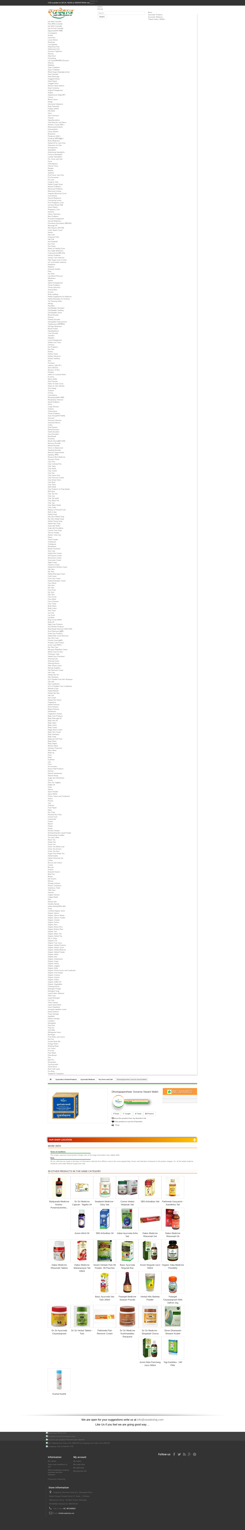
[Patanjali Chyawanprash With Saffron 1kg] (172, 1282)
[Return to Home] (50, 1079)
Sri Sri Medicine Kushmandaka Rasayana (127, 1333)
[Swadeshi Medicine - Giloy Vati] (104, 1187)
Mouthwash (52, 546)
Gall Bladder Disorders (56, 308)
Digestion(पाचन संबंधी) (55, 31)
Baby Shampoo (53, 734)
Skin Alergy (52, 388)
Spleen (50, 281)
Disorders (51, 306)
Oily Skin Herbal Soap (56, 517)
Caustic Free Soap (55, 530)
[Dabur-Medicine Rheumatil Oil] (172, 1219)
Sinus (50, 404)
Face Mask (52, 599)
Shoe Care (52, 996)
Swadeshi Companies (56, 1074)
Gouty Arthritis (53, 132)
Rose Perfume (53, 707)
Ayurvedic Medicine (155, 17)
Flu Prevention (53, 177)
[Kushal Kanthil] (59, 1379)
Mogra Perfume (53, 709)
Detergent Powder (54, 989)
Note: (52, 1158)
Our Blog (51, 1071)
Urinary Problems (54, 255)
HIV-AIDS (51, 111)
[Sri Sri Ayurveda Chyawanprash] (59, 1316)
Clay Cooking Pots (55, 464)
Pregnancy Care (54, 209)
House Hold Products (56, 769)
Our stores (52, 1461)
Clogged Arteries (54, 79)
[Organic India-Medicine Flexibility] (172, 1250)
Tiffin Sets (52, 890)
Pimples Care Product (56, 643)
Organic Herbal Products (57, 945)
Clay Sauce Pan (54, 475)
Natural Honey (53, 776)
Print (117, 1125)
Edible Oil (51, 785)
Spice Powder (53, 792)
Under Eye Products (55, 633)
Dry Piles (51, 274)
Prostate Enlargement (56, 219)
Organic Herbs (53, 954)
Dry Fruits (51, 812)
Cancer (50, 97)
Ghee (50, 787)
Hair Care (51, 235)
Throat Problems (54, 285)
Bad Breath (52, 436)
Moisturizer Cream (54, 558)
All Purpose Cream (55, 556)
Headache (51, 264)
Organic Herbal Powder (56, 952)
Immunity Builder (54, 269)
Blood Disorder (53, 315)
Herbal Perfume (53, 705)
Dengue (50, 168)
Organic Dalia (53, 968)
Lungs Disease (53, 407)
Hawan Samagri (53, 1019)
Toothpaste (52, 544)
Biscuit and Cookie (55, 863)
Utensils (51, 892)
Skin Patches (53, 381)
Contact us (94, 1)
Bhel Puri (51, 874)
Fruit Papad (52, 808)
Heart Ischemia (53, 88)
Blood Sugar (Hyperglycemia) (58, 72)
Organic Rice (52, 925)
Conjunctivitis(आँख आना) (56, 253)
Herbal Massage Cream (56, 574)
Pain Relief (52, 1053)
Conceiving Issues (55, 200)
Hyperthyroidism (54, 120)
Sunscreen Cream (54, 560)
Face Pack (52, 590)
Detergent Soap (53, 991)
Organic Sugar (53, 961)
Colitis (50, 425)
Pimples (51, 372)
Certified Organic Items (56, 911)
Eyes (50, 755)
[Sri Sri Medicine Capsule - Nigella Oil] (82, 1187)
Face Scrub (52, 597)
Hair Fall (51, 239)
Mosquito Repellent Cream (57, 650)
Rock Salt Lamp (54, 1069)
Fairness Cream (54, 565)
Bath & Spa (52, 512)
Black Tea (51, 840)
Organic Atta (52, 957)
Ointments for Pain (55, 145)
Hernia (50, 232)
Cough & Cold (53, 182)
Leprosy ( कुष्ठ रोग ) (54, 365)
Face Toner (52, 604)
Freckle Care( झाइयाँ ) (55, 640)
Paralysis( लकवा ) (54, 136)
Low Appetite (52, 44)
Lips (49, 762)
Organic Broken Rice (55, 929)
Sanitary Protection (55, 748)
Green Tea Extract (54, 849)
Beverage (51, 1035)
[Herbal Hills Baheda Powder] (150, 1282)
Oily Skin (51, 569)
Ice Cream (52, 1048)
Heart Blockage (53, 77)
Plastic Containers (54, 886)
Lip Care (51, 613)
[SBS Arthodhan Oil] (104, 1219)
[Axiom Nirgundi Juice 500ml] (150, 1250)
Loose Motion (53, 40)
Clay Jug (51, 503)
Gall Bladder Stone (55, 313)
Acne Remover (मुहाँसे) (56, 631)
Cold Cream (52, 576)
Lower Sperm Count (55, 230)
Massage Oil (52, 226)
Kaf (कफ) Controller (55, 26)
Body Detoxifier (53, 106)
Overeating (52, 58)
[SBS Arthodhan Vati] (150, 1187)
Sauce (50, 799)
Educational (52, 1055)
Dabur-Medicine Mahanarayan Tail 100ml (82, 1268)
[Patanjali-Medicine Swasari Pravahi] (127, 1282)
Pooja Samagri (53, 1014)
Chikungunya (52, 164)
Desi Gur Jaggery (54, 782)
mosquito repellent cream (57, 1009)
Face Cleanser (53, 601)
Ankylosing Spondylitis (56, 152)
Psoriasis (51, 363)
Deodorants (52, 711)
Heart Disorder (53, 74)
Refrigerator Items (54, 1032)
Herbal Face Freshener (56, 656)
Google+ (127, 1114)
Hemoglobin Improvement (57, 322)
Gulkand (51, 805)
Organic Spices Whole (56, 915)
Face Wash (52, 583)
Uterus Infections (54, 214)
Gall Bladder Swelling (56, 310)
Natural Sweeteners (55, 773)
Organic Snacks (54, 977)
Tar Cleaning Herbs (55, 301)
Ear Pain (51, 349)
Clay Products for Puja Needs (59, 489)
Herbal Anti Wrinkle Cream (57, 567)
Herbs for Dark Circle (55, 384)
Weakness (52, 278)
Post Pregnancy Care (56, 203)
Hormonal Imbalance (55, 104)
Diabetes (51, 65)
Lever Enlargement (55, 340)
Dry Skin (51, 572)
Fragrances (52, 702)
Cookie (50, 865)
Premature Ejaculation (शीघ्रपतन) (59, 223)
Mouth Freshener (54, 549)
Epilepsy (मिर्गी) (53, 455)
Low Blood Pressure (55, 276)
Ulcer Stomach (53, 116)
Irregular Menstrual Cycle (57, 193)
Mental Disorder (53, 446)
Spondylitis (52, 150)
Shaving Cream (53, 661)
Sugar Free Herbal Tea (56, 854)
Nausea (50, 54)
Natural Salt (52, 902)
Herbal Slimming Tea (55, 858)
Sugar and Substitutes (56, 778)
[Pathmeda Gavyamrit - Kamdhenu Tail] (172, 1187)
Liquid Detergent (54, 998)
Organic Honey (53, 964)
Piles (50, 271)
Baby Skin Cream (54, 732)
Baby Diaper (52, 743)
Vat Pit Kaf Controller (55, 28)
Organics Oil (52, 941)
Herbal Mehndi (53, 691)
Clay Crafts (52, 507)
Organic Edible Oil (54, 982)
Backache (51, 134)
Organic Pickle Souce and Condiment (62, 970)
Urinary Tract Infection (56, 258)
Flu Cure (51, 180)
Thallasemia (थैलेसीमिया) (56, 324)
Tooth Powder (53, 540)
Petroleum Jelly (53, 654)
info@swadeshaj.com (150, 1419)
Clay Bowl (51, 482)
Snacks (50, 870)
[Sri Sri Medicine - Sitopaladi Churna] (150, 1316)
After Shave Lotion (55, 666)
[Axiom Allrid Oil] (82, 1219)
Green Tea (52, 844)
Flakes (50, 826)
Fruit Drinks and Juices (56, 1037)
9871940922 (182, 1091)
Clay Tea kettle (53, 498)
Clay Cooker (52, 471)
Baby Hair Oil (53, 721)
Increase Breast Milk (55, 205)
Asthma (51, 409)
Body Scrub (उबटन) (55, 620)
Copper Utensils (54, 895)
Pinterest (150, 1114)
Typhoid (51, 173)
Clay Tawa (52, 466)
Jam (49, 803)
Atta (49, 899)
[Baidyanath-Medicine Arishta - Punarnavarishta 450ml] (59, 1187)
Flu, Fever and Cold (55, 159)
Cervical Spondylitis (55, 154)
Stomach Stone (53, 459)
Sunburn (51, 391)
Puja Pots (51, 1025)
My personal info (80, 1471)
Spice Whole (52, 794)
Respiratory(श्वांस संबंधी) (56, 397)
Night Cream (52, 562)
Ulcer (50, 113)
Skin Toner (52, 611)
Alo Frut (51, 1039)
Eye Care (51, 244)
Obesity (51, 63)
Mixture (50, 881)
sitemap (100, 9)
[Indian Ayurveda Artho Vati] (127, 1219)
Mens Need (52, 750)
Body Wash (52, 606)
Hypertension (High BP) (56, 95)
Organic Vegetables (55, 984)
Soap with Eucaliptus (55, 528)
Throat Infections (54, 287)
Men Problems (53, 216)
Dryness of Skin (54, 370)
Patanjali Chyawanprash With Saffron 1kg (172, 1299)
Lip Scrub (51, 615)
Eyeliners (51, 760)
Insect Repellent (54, 1007)
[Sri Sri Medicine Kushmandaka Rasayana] (127, 1316)
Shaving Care (53, 659)
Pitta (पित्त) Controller (55, 24)
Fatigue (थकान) (53, 109)
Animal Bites (52, 290)
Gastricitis (51, 38)
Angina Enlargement (55, 90)
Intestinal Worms (54, 423)
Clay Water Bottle (54, 505)
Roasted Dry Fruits (55, 815)
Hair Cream (52, 698)
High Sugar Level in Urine (57, 260)
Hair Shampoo (53, 677)
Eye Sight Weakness (55, 251)
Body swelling (53, 294)
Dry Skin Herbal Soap (56, 519)
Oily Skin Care (53, 638)
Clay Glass (52, 485)
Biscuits (51, 867)
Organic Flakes (53, 980)
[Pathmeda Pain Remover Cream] (104, 1316)
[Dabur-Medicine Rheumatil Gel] (150, 1219)
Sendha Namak (53, 904)
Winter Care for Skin (55, 652)
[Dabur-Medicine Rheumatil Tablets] (59, 1250)
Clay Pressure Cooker (56, 478)
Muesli (50, 824)
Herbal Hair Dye (53, 693)
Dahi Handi (52, 487)
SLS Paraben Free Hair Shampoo (60, 679)
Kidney (50, 352)
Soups (50, 828)
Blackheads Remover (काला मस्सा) (60, 629)
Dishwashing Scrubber (56, 835)
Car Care (51, 1000)
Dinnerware (52, 1062)
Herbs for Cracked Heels (57, 374)
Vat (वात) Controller (54, 22)
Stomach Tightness (55, 51)
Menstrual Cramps (54, 191)
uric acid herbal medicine (57, 262)
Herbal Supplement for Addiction (60, 297)
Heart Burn (52, 56)
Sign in (92, 3)
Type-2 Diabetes (54, 70)
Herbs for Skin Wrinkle (56, 386)
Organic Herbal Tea (55, 936)
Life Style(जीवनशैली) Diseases (58, 61)
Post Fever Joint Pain (56, 175)
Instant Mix (52, 819)
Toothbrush (52, 542)
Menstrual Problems (55, 189)
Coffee (50, 860)
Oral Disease (52, 427)
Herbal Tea (52, 842)
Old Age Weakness (55, 326)
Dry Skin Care (53, 647)
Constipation (52, 33)
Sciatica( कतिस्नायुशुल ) (56, 138)
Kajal (50, 757)
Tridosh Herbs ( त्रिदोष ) (156, 19)
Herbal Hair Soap (54, 523)
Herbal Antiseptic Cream (57, 581)
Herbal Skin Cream (55, 553)
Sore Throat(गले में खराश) (56, 416)
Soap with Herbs (54, 526)
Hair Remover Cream (55, 670)
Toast (50, 909)
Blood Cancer (53, 99)
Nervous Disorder (54, 443)
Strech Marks (53, 207)
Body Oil (51, 622)
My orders (77, 1461)
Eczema (51, 377)
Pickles (50, 801)
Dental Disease (53, 430)
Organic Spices (53, 913)
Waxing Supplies (54, 668)
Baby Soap (52, 737)
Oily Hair (51, 682)
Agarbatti (51, 1016)
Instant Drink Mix (54, 1041)
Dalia (50, 810)
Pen (49, 1057)
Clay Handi (52, 468)
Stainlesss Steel (54, 888)
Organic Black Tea (55, 934)
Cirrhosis (51, 345)
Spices (50, 789)
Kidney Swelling (54, 358)
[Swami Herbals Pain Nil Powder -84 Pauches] (104, 1250)
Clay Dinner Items (54, 480)
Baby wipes (52, 723)
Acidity (50, 35)
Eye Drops (52, 246)
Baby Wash (52, 741)
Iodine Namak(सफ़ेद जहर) (57, 906)
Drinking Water (53, 1046)
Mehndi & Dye (53, 688)
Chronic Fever (53, 166)
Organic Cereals (54, 920)
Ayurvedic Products (155, 15)
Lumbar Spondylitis (55, 157)
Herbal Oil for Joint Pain (56, 143)
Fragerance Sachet (55, 714)
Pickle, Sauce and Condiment (59, 796)
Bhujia (50, 876)
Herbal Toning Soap (55, 521)
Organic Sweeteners (55, 959)
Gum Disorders (53, 434)
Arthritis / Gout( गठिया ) (56, 125)
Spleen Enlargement (55, 283)
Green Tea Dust (53, 851)
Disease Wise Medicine (56, 457)
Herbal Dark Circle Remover (58, 636)
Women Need (53, 746)
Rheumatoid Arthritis (55, 127)
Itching (50, 393)
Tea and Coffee (53, 837)
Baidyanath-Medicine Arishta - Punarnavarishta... (59, 1204)
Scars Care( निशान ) (55, 645)
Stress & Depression (55, 448)
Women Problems (54, 187)
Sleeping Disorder (54, 450)
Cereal (50, 821)
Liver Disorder (53, 333)
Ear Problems (53, 347)
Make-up (51, 753)
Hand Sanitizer (53, 1012)
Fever (50, 161)
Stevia (50, 780)
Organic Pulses (53, 922)
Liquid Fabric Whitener (56, 993)
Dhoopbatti (52, 1023)
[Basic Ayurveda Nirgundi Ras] (127, 1250)
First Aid (51, 1051)
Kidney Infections (54, 356)
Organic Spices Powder (56, 918)
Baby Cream (52, 727)
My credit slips (79, 1464)
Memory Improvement (56, 452)
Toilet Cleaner (53, 1002)
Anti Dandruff (53, 242)
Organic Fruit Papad (55, 973)
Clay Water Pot (53, 501)
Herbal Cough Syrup (55, 184)
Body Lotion (52, 608)
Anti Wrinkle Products (56, 627)
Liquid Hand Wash (54, 1005)
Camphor (51, 1021)
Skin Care (51, 551)
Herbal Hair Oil (53, 675)
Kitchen (50, 771)
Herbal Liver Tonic (54, 342)
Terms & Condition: (58, 1152)
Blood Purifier (53, 329)
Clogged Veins (53, 83)
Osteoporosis (53, 148)
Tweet (139, 1114)
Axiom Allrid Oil (82, 1233)
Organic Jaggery (54, 966)
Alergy (50, 102)
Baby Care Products (55, 716)
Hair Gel (51, 695)
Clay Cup (51, 496)
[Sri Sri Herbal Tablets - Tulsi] (82, 1316)
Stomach (51, 418)
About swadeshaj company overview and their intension (58, 1472)
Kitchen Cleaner (54, 831)
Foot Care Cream (54, 578)
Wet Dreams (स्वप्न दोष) (56, 228)
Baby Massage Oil (55, 718)
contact (99, 7)
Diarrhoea (51, 42)
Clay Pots (51, 462)
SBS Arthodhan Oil (105, 1233)
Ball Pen (51, 1060)
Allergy (50, 303)
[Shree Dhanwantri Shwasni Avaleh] (172, 1316)
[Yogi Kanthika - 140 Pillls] (172, 1348)
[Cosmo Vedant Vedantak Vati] (127, 1187)
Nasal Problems (54, 402)
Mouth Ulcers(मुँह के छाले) (56, 441)
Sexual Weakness (54, 198)
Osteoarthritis (53, 129)
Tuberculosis (52, 411)
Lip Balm (51, 617)
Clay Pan (51, 473)
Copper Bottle (53, 897)
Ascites (50, 292)
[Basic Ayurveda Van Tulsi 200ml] (104, 1282)
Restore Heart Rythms (56, 86)
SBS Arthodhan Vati (150, 1201)
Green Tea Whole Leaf (56, 847)
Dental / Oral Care (54, 535)
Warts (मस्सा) (52, 379)
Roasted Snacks (54, 872)
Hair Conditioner (54, 684)
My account (79, 1457)
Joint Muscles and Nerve (57, 122)
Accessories (52, 766)
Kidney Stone (53, 354)
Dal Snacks (52, 879)
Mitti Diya (51, 491)
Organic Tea (52, 931)
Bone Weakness (54, 141)
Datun (50, 537)
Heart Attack (52, 81)
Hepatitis (51, 338)
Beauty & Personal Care (57, 510)
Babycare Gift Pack (55, 739)
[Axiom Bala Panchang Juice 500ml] (150, 1348)
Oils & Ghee (52, 938)
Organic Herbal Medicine (57, 950)
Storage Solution (54, 883)
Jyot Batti (51, 1030)
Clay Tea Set (52, 494)
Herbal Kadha (53, 856)
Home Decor (52, 1067)
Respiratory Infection (55, 400)
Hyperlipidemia (53, 331)
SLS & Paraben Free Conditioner (60, 686)
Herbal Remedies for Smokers (59, 299)
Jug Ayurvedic (53, 1064)
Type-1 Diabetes (54, 67)
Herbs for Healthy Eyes (56, 248)
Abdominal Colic (54, 49)
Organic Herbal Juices (56, 947)
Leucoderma (52, 395)
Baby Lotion (52, 725)
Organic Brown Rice (55, 927)
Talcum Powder (53, 533)
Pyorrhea (51, 439)
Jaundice (51, 336)
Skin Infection (53, 368)
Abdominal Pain (53, 47)
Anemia (50, 317)
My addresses (78, 1468)
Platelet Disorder (54, 319)
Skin (49, 361)
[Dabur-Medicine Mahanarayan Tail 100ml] (82, 1250)
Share (116, 1114)
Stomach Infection (54, 420)
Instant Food (52, 817)
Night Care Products (55, 624)
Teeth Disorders (53, 432)
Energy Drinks (53, 1044)
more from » (136, 1101)
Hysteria (51, 212)
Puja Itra (51, 1028)
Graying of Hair (53, 237)
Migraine (51, 267)
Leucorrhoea (52, 196)
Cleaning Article (53, 986)
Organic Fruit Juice (55, 943)
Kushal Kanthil (59, 1394)
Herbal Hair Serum (54, 700)
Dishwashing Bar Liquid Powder (59, 833)
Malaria (50, 171)
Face (50, 764)
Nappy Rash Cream (55, 730)
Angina (50, 93)
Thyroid (50, 118)
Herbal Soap (52, 514)
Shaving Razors (54, 663)
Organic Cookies (54, 975)
